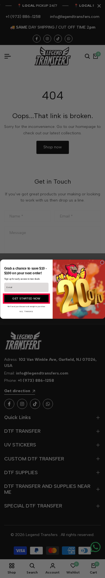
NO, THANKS (26, 311)
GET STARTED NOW (26, 298)
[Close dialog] (102, 262)
